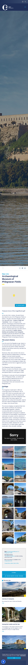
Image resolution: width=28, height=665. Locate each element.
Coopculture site (8, 560)
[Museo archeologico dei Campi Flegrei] (8, 452)
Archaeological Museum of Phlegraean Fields (12, 552)
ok (14, 658)
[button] (14, 295)
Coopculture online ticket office (12, 563)
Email (14, 572)
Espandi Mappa (21, 305)
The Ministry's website (10, 556)
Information (23, 655)
